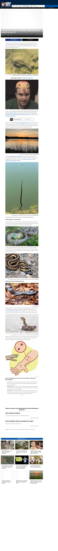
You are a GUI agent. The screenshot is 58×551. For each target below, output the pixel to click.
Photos (28, 429)
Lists (15, 429)
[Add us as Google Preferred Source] (39, 6)
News (20, 429)
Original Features (24, 429)
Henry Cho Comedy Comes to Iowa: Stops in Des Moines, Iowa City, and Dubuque (21, 467)
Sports (34, 429)
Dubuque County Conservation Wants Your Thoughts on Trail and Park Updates (36, 482)
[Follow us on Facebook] (41, 6)
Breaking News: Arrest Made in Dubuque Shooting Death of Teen (21, 482)
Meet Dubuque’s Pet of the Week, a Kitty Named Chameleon (7, 452)
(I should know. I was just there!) (13, 310)
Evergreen (13, 429)
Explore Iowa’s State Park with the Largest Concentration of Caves (21, 452)
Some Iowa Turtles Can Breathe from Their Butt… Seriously (6, 482)
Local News (18, 429)
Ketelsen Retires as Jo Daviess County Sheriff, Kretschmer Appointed (7, 467)
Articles (10, 429)
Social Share (31, 429)
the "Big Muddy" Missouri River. (10, 116)
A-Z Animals (22, 124)
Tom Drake (5, 34)
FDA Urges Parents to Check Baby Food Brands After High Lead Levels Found (35, 452)
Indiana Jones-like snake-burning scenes (22, 122)
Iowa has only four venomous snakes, (16, 156)
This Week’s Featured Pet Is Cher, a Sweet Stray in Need (35, 466)
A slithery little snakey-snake (27, 78)
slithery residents (14, 113)
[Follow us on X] (43, 6)
